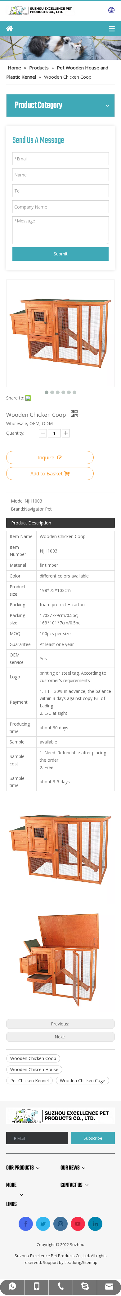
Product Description (31, 523)
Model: (18, 501)
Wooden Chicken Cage (82, 1080)
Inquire (46, 457)
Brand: (17, 509)
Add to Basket (46, 473)
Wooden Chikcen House (34, 1069)
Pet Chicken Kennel (29, 1080)
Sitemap (89, 1262)
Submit (61, 254)
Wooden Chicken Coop (33, 1058)
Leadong (73, 1262)
